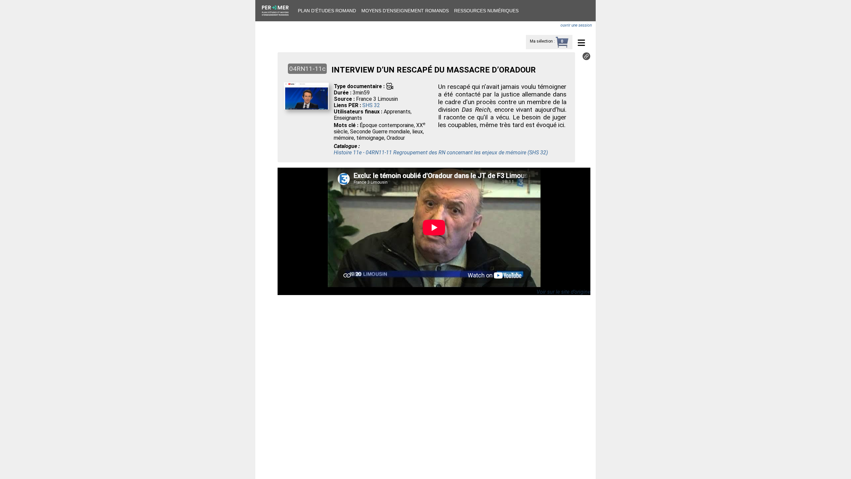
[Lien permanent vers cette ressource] (586, 58)
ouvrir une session (576, 25)
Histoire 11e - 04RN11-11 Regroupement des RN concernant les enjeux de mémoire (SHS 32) (441, 152)
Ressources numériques (486, 10)
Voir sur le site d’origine (563, 292)
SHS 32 (371, 105)
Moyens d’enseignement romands (405, 10)
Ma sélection (541, 41)
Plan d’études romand (327, 10)
